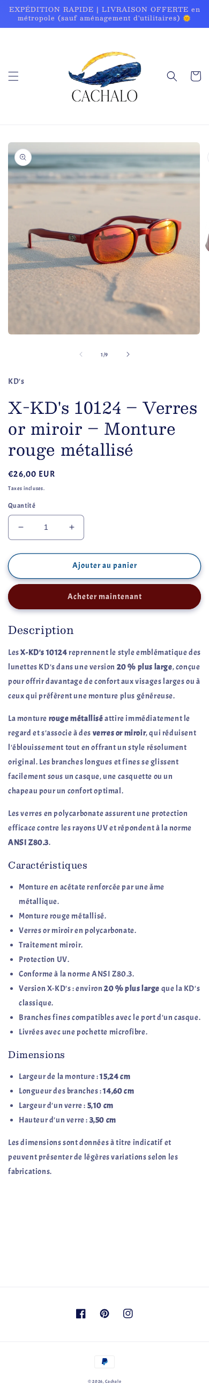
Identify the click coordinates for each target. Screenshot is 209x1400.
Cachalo (113, 1381)
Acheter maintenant (105, 597)
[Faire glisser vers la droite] (128, 354)
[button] (13, 76)
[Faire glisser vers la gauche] (81, 354)
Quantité (21, 505)
